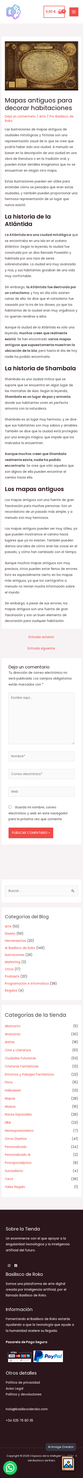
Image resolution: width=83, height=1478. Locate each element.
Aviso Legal (14, 1388)
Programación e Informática (27, 983)
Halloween (13, 1090)
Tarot (9, 1179)
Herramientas (15, 941)
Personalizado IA (17, 1155)
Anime (10, 1042)
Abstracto (13, 1026)
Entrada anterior (41, 637)
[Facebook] (15, 1265)
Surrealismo (14, 1171)
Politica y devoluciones (24, 1394)
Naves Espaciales (18, 1114)
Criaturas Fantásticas (22, 1066)
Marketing (12, 962)
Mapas (10, 1098)
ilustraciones (14, 955)
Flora (8, 1082)
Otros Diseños (16, 1139)
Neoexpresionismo (19, 1131)
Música (10, 1106)
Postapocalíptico (18, 1163)
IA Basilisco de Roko (20, 948)
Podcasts (12, 976)
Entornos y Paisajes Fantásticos (29, 1074)
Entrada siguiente (41, 648)
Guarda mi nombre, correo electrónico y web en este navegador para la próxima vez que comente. (38, 813)
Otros (9, 969)
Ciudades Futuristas (20, 1058)
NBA (8, 1122)
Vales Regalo (15, 1187)
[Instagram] (9, 1265)
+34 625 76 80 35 (19, 1420)
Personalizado (16, 1147)
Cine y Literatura (18, 1050)
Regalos (11, 990)
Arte (42, 116)
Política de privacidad (23, 1382)
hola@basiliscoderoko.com (27, 1409)
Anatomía (12, 1034)
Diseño (10, 933)
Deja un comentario (20, 116)
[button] (10, 1468)
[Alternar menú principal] (73, 11)
